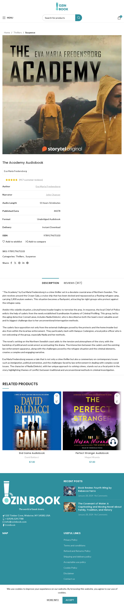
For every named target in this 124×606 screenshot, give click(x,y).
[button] (57, 401)
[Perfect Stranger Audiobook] (92, 420)
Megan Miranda (92, 457)
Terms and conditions (74, 545)
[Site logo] (62, 6)
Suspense (30, 32)
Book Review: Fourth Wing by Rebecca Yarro (95, 489)
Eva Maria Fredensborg (15, 171)
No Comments (100, 496)
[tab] (50, 282)
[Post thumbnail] (70, 491)
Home (7, 32)
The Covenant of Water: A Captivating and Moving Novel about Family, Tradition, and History (100, 506)
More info (53, 600)
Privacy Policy (70, 539)
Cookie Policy (70, 567)
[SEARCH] (78, 17)
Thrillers (17, 32)
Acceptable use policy (75, 562)
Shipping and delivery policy (77, 556)
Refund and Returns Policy (77, 551)
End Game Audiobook (32, 453)
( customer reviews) (31, 179)
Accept (70, 600)
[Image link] (31, 492)
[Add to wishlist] (57, 396)
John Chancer (53, 194)
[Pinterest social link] (19, 263)
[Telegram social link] (27, 263)
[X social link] (15, 263)
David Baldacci (32, 457)
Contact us (69, 578)
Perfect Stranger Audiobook (92, 453)
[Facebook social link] (11, 263)
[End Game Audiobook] (31, 420)
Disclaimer (69, 573)
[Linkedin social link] (23, 263)
